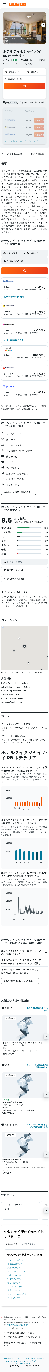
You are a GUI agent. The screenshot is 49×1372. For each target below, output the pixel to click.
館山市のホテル (14, 1283)
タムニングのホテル (16, 1271)
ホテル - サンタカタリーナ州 (31, 1361)
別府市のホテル (14, 1267)
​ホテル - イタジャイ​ (23, 1363)
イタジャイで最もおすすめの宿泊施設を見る (37, 1125)
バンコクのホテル (15, 1260)
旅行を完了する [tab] (29, 1244)
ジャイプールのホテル (17, 1294)
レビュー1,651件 (37, 60)
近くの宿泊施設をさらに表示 (37, 1009)
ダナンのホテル (14, 1298)
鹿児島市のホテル (15, 1264)
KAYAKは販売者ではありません (19, 1332)
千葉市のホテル (14, 1290)
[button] (5, 4)
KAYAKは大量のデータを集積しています (22, 1338)
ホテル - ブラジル (10, 1361)
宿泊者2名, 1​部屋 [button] (13, 79)
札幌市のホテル (14, 1275)
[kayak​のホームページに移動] (17, 4)
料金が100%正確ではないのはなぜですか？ (23, 1344)
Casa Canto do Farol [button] (11, 1159)
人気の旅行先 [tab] (11, 1244)
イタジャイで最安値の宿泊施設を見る (37, 1066)
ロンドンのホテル (15, 1286)
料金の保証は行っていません (18, 1325)
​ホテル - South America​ (33, 1359)
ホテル (18, 1359)
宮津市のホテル (14, 1279)
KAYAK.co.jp (8, 1359)
